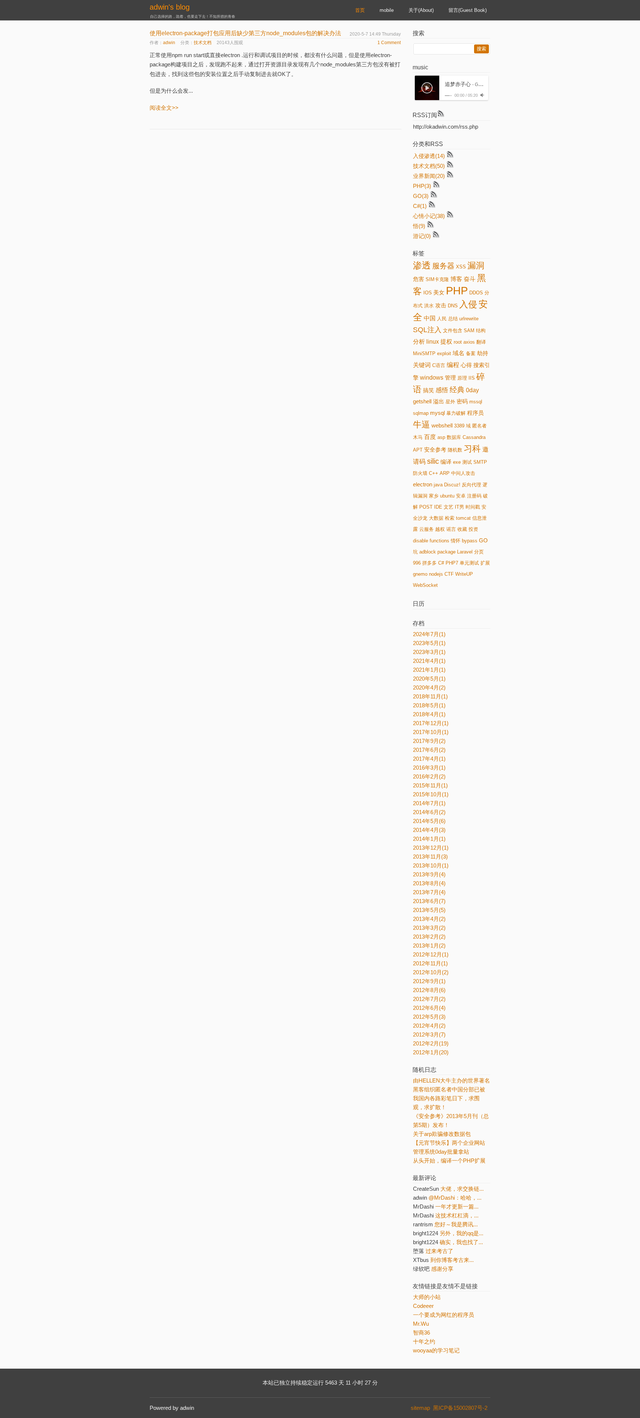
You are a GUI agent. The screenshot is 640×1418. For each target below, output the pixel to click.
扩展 (485, 563)
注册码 (474, 496)
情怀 (455, 540)
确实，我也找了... (461, 1242)
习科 (472, 448)
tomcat (463, 518)
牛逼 (421, 424)
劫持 (482, 353)
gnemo (420, 574)
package (446, 552)
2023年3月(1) (429, 652)
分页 (479, 552)
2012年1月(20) (431, 1052)
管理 (450, 378)
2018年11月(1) (430, 696)
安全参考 (435, 450)
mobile (387, 10)
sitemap (420, 1408)
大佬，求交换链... (462, 1189)
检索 (449, 518)
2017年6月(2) (429, 750)
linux (432, 341)
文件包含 (452, 330)
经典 (457, 390)
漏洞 (475, 265)
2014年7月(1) (429, 803)
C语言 (438, 365)
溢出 (438, 401)
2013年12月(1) (431, 847)
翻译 (481, 342)
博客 (456, 279)
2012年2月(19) (431, 1043)
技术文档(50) (429, 166)
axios (469, 342)
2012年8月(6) (429, 990)
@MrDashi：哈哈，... (455, 1197)
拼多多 (429, 563)
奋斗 (470, 279)
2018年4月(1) (429, 714)
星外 (450, 401)
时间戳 (473, 507)
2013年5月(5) (429, 910)
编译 (445, 462)
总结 (453, 318)
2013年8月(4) (429, 883)
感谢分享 (442, 1269)
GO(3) (421, 196)
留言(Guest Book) (468, 10)
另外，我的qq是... (461, 1233)
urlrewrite (469, 318)
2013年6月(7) (429, 901)
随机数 (455, 450)
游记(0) (422, 236)
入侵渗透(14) (429, 156)
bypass (469, 540)
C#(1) (420, 206)
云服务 (426, 529)
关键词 (422, 365)
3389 (459, 426)
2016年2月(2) (429, 776)
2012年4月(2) (429, 1025)
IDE (438, 507)
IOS (427, 292)
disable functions (431, 540)
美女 (438, 292)
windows (431, 377)
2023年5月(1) (429, 643)
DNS (453, 305)
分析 (419, 341)
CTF (449, 574)
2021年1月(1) (429, 670)
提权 (446, 341)
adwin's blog (170, 7)
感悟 (442, 390)
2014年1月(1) (429, 839)
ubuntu (447, 496)
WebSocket (425, 585)
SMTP (480, 462)
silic (433, 461)
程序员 (475, 413)
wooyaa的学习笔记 (436, 1350)
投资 (473, 529)
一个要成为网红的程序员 (443, 1315)
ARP (445, 473)
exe (457, 462)
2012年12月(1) (431, 954)
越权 (440, 529)
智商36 (421, 1332)
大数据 (436, 518)
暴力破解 (456, 413)
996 (417, 563)
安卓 (461, 496)
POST (426, 507)
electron (422, 484)
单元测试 (469, 563)
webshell (442, 426)
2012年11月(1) (430, 963)
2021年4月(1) (429, 661)
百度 (430, 437)
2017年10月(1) (431, 732)
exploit (444, 353)
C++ (433, 473)
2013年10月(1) (431, 865)
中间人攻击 (463, 473)
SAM (469, 330)
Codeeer (423, 1306)
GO (483, 540)
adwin (169, 42)
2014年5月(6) (429, 821)
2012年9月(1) (429, 981)
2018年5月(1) (429, 705)
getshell (422, 401)
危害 (418, 279)
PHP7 (452, 563)
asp (441, 437)
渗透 (422, 265)
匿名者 (479, 426)
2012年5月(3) (429, 1017)
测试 (467, 462)
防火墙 (420, 473)
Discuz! (452, 484)
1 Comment (389, 42)
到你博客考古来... (452, 1260)
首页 (360, 10)
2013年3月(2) (429, 928)
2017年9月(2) (429, 741)
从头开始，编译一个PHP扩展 (449, 1160)
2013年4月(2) (429, 919)
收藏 (462, 529)
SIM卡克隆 (437, 279)
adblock (427, 552)
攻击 (440, 305)
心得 (466, 365)
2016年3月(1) (429, 767)
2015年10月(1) (431, 794)
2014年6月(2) (429, 812)
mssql (475, 401)
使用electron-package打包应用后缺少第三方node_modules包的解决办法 (245, 33)
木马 (418, 437)
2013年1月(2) (429, 945)
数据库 (454, 437)
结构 (481, 330)
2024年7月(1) (429, 634)
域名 (458, 353)
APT (418, 450)
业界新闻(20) (429, 176)
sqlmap (421, 413)
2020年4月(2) (429, 687)
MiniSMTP (424, 353)
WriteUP (464, 574)
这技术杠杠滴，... (457, 1215)
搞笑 (428, 390)
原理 (462, 378)
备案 (471, 353)
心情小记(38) (429, 216)
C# (441, 563)
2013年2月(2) (429, 936)
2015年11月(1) (430, 785)
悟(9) (419, 226)
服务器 (443, 266)
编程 (453, 364)
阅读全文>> (164, 108)
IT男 (459, 507)
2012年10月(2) (431, 972)
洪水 (429, 305)
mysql (437, 413)
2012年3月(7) (429, 1034)
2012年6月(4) (429, 1008)
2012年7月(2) (429, 999)
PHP (457, 290)
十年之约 (424, 1341)
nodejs (436, 574)
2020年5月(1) (429, 678)
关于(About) (421, 10)
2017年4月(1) (429, 759)
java (438, 484)
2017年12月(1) (431, 723)
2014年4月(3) (429, 830)
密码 (462, 401)
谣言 (451, 529)
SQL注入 (427, 330)
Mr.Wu (421, 1324)
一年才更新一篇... (457, 1206)
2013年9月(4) (429, 874)
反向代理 (471, 484)
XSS (461, 267)
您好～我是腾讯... (456, 1224)
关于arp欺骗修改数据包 (442, 1134)
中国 (430, 318)
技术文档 (202, 42)
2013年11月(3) (430, 856)
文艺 (448, 507)
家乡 (434, 496)
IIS (472, 378)
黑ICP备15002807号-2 (461, 1408)
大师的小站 (427, 1297)
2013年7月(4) (429, 892)
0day (472, 390)
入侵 (468, 304)
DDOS (476, 292)
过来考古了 (439, 1251)
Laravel (465, 552)
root (458, 342)
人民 (442, 318)
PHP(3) (422, 186)
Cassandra (474, 437)
